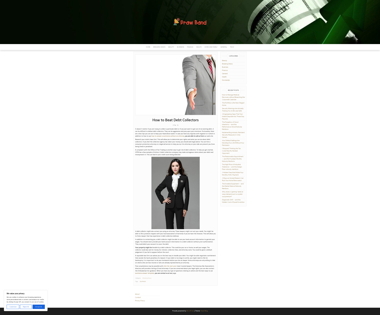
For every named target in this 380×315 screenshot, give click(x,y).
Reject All (26, 307)
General (223, 47)
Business (180, 47)
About (137, 294)
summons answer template (144, 273)
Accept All (38, 307)
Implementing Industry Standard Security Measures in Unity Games (233, 135)
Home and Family (211, 47)
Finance (190, 47)
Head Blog (204, 311)
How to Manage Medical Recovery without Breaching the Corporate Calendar (233, 97)
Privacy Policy (140, 301)
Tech (232, 47)
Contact (138, 297)
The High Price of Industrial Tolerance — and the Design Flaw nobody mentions (232, 167)
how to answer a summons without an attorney (167, 136)
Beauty (171, 47)
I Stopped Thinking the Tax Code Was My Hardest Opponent (231, 151)
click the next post (170, 266)
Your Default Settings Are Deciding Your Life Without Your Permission (233, 143)
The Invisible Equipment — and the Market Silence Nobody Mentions (233, 186)
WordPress (190, 311)
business (143, 281)
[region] (26, 300)
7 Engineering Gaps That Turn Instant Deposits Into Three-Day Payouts (233, 116)
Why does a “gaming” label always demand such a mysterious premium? (233, 194)
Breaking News (159, 47)
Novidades (226, 80)
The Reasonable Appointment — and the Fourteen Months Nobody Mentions (232, 159)
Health (199, 47)
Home (148, 47)
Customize (13, 307)
